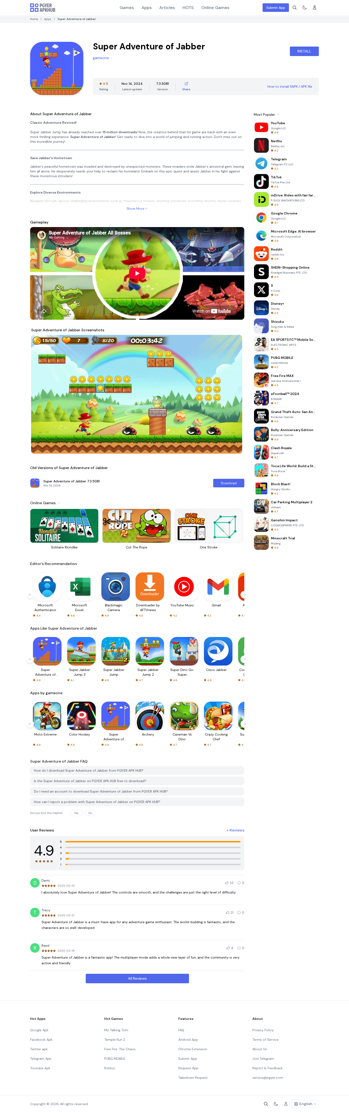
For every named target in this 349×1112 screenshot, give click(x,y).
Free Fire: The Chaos (120, 1049)
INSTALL (304, 51)
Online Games (215, 7)
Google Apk (39, 1030)
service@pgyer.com (267, 1077)
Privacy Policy (263, 1030)
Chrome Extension (192, 1049)
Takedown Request (193, 1077)
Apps (146, 7)
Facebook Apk (41, 1039)
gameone (101, 57)
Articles (167, 7)
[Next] (235, 394)
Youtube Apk (40, 1068)
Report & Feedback (267, 1068)
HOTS (188, 7)
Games (127, 7)
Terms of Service (265, 1039)
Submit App (275, 7)
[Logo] (42, 7)
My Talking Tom (116, 1030)
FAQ (181, 1030)
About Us (259, 1049)
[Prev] (39, 394)
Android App (188, 1039)
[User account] (314, 7)
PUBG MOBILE (114, 1058)
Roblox (109, 1068)
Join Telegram (263, 1058)
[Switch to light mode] (304, 7)
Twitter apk (39, 1049)
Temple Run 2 (114, 1039)
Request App (188, 1068)
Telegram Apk (40, 1058)
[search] (294, 7)
